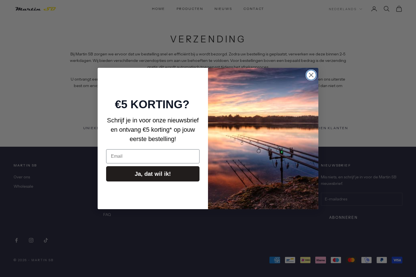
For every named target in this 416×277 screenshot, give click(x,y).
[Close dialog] (311, 75)
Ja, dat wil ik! (153, 174)
